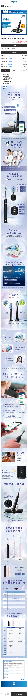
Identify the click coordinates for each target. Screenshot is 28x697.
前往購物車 (19, 694)
